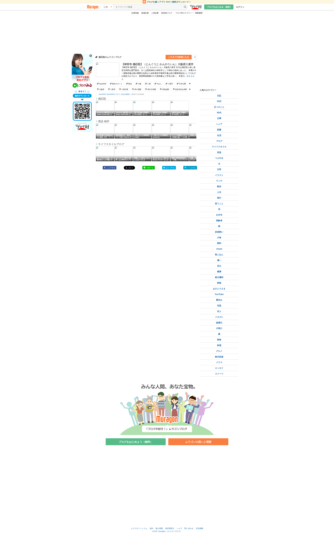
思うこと (219, 203)
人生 (219, 192)
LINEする (149, 167)
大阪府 (101, 89)
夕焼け (219, 328)
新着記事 (145, 13)
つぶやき (219, 157)
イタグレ (219, 316)
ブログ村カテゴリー (183, 13)
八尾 (149, 83)
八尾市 (170, 83)
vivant (219, 248)
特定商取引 (169, 528)
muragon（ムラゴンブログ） (170, 531)
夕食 (219, 237)
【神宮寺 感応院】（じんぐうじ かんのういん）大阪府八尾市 (157, 64)
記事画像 (135, 13)
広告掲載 (199, 528)
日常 (219, 169)
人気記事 (155, 13)
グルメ (219, 350)
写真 (219, 305)
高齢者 (219, 220)
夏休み (219, 299)
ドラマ (219, 362)
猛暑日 (219, 322)
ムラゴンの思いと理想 (198, 442)
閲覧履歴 (198, 13)
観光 (130, 83)
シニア (219, 123)
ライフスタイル (219, 146)
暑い (219, 260)
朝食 (219, 339)
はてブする (170, 167)
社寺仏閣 (182, 83)
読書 (219, 129)
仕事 (219, 118)
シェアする (111, 167)
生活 (219, 135)
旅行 (219, 197)
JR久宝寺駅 (151, 89)
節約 (219, 243)
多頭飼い (219, 231)
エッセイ (219, 367)
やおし (159, 83)
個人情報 (159, 528)
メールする (191, 167)
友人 (219, 311)
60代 (219, 112)
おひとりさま (219, 288)
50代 (219, 101)
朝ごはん (219, 254)
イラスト (219, 175)
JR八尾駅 (137, 89)
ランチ (219, 180)
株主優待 (219, 277)
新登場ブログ (166, 13)
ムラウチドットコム (139, 528)
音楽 (219, 152)
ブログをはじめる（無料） (219, 6)
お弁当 (219, 214)
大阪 (139, 83)
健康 (219, 271)
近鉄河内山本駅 (181, 89)
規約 (151, 528)
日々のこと (219, 106)
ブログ (219, 140)
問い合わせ (188, 528)
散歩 (219, 186)
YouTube (219, 294)
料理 (219, 345)
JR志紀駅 (165, 89)
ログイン (240, 6)
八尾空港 (124, 89)
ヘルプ (179, 528)
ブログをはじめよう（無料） (136, 442)
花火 (219, 265)
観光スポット (117, 83)
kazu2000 (102, 83)
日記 (219, 95)
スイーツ (219, 373)
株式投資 (219, 356)
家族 (219, 282)
